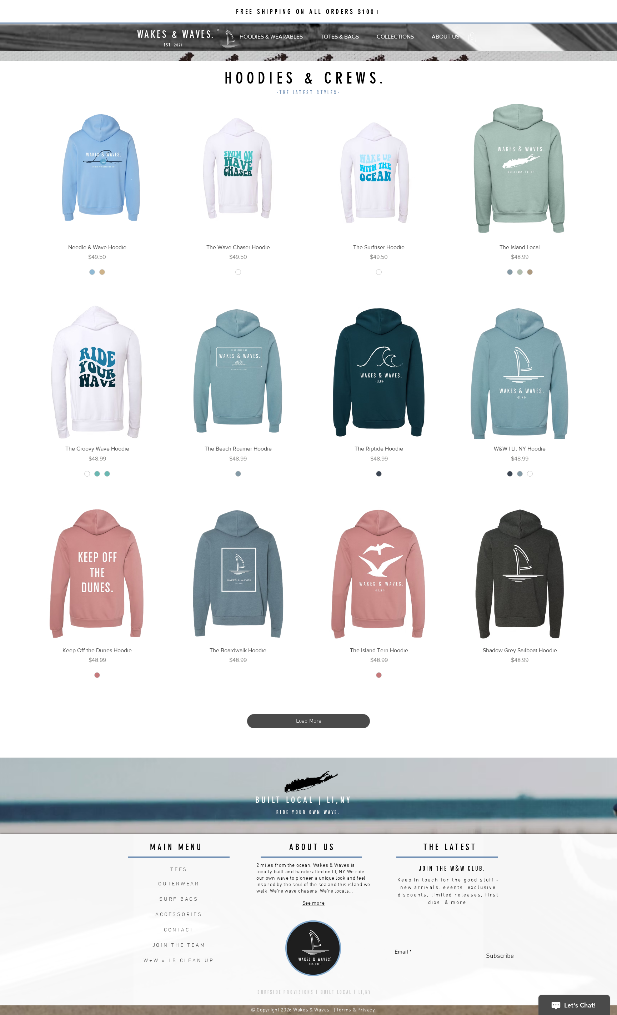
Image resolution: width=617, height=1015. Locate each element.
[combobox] (97, 289)
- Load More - (308, 721)
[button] (271, 33)
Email (401, 952)
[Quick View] (97, 171)
